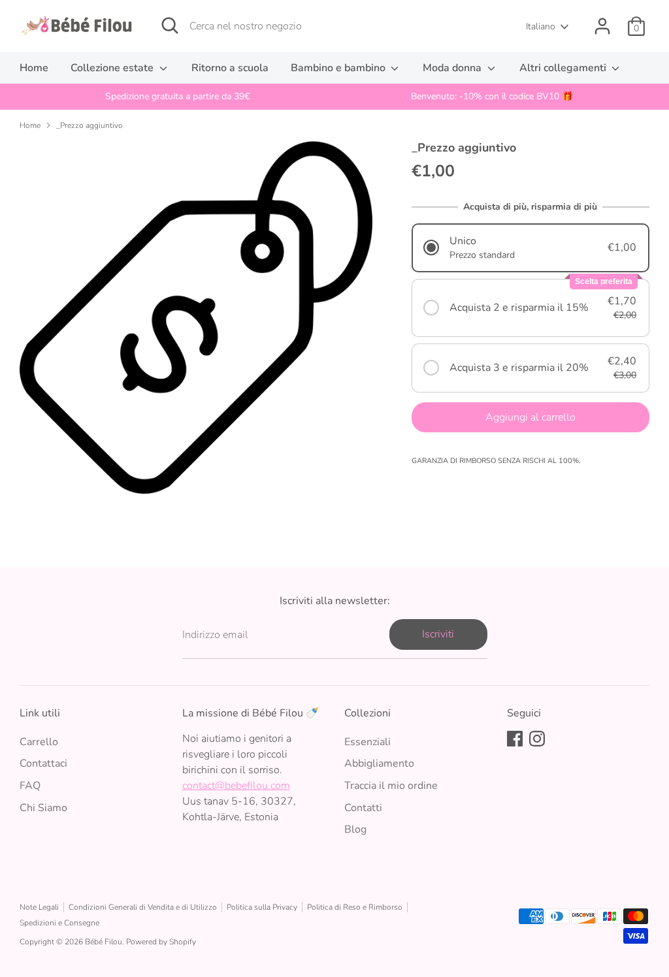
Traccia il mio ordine (391, 785)
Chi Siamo (43, 808)
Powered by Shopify (161, 942)
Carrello (39, 742)
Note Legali (39, 907)
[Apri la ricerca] (170, 25)
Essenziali (367, 742)
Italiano (540, 26)
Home (34, 68)
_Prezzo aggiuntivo (89, 125)
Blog (355, 829)
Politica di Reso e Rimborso (354, 907)
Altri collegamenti (564, 68)
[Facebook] (515, 738)
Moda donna (453, 68)
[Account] (602, 26)
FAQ (30, 785)
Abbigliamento (379, 763)
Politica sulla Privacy (262, 907)
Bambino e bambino (339, 68)
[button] (530, 248)
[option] (177, 97)
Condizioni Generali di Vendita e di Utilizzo (143, 907)
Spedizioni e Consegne (59, 923)
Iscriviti (438, 634)
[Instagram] (537, 738)
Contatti (363, 808)
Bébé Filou (103, 942)
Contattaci (43, 763)
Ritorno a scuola (230, 68)
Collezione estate (113, 68)
